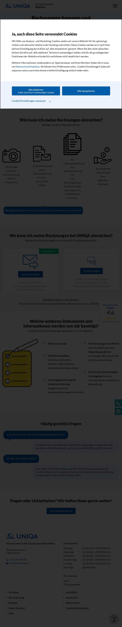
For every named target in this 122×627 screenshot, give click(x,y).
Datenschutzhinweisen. (28, 66)
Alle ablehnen (36, 91)
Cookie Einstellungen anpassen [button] (32, 100)
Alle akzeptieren (86, 90)
